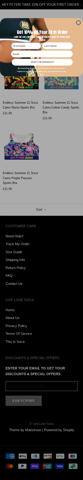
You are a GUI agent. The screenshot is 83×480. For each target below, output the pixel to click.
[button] (78, 22)
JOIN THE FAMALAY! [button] (42, 62)
